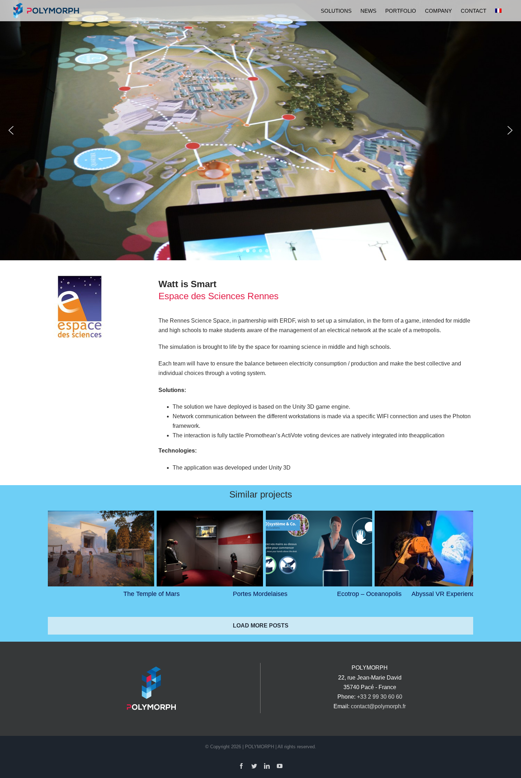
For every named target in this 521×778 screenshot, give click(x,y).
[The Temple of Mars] (101, 548)
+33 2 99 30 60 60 (379, 697)
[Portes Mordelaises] (210, 548)
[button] (11, 130)
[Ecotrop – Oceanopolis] (319, 548)
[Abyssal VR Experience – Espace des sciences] (428, 548)
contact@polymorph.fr (378, 706)
